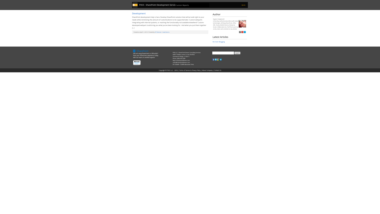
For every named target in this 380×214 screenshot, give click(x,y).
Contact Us (217, 70)
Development (139, 13)
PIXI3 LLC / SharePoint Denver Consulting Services (187, 52)
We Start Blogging (219, 42)
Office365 (154, 53)
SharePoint (145, 53)
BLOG (243, 5)
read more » (166, 32)
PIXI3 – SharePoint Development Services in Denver (163, 5)
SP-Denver (158, 32)
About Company (207, 70)
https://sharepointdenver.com (181, 60)
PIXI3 (168, 70)
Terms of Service (184, 70)
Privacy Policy (196, 70)
